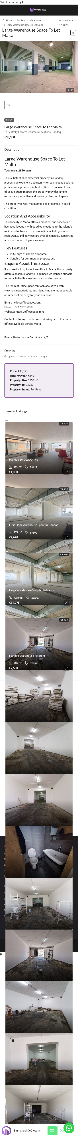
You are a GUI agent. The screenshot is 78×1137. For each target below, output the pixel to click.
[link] (39, 448)
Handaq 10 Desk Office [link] (23, 459)
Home (9, 20)
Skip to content (9, 2)
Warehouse (35, 20)
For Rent (21, 20)
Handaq (58, 178)
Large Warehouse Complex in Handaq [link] (32, 590)
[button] (73, 32)
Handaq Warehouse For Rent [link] (27, 655)
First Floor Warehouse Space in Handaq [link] (33, 524)
